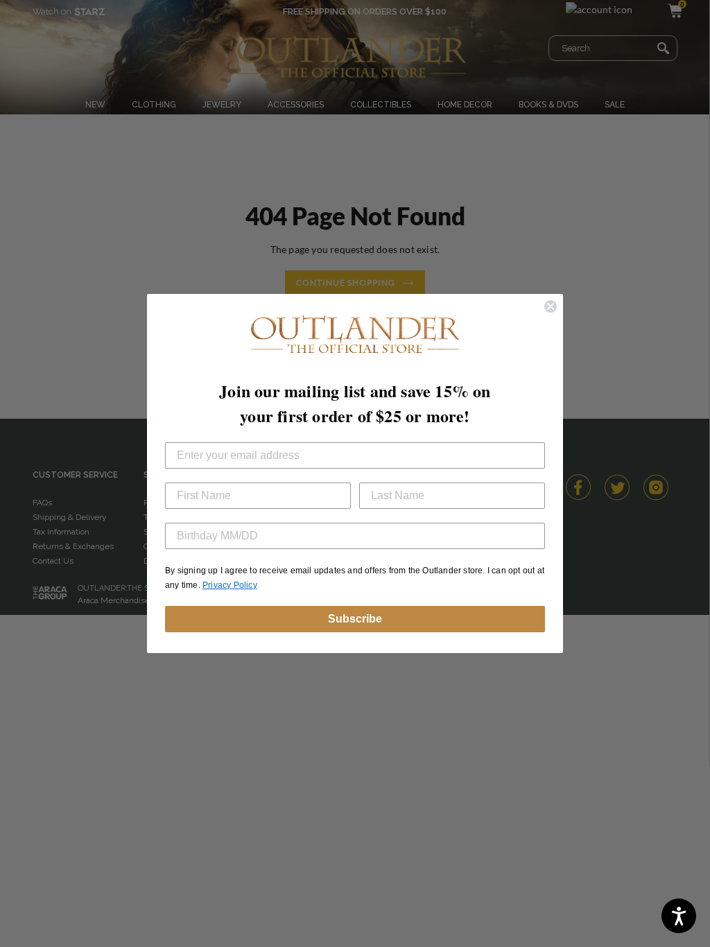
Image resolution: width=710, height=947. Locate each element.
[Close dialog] (550, 306)
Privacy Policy (229, 585)
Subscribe (355, 619)
